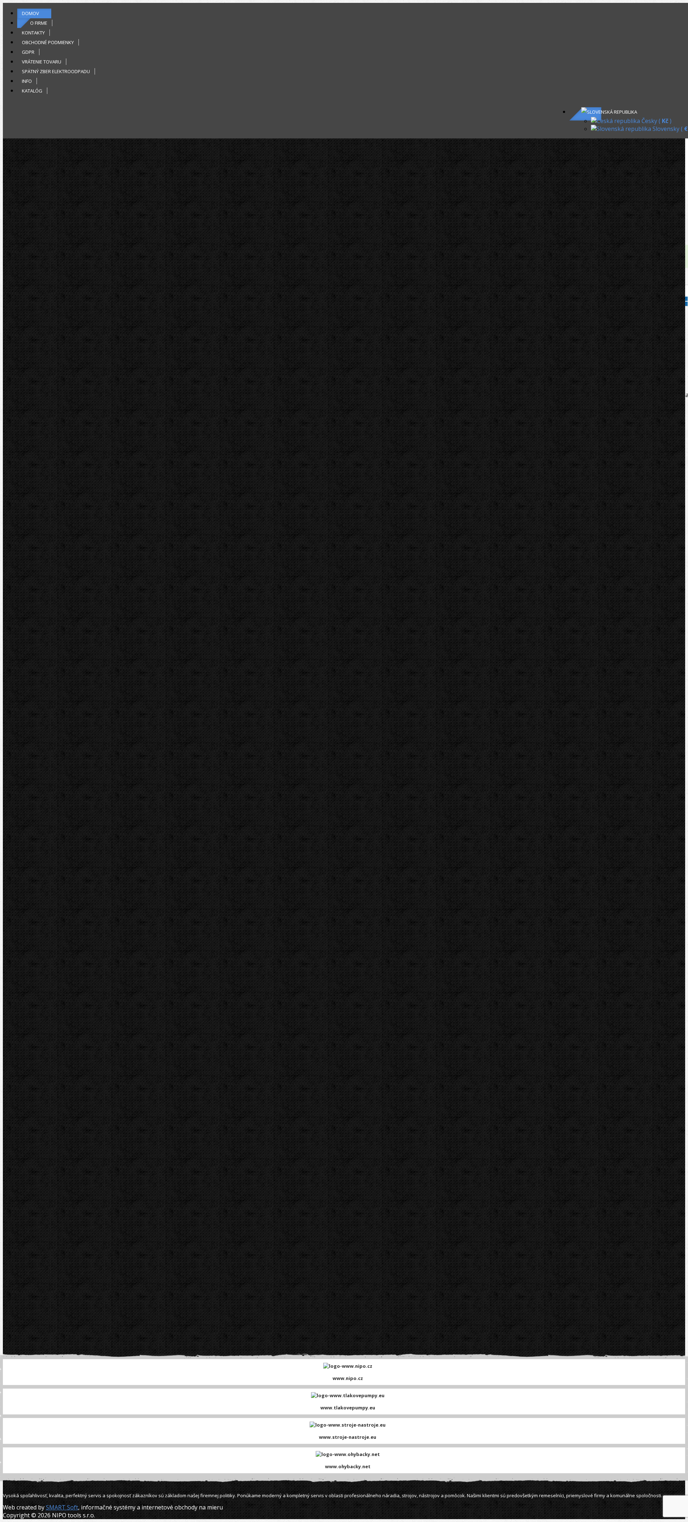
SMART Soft (62, 1507)
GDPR (28, 52)
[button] (609, 112)
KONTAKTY (33, 32)
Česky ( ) (656, 121)
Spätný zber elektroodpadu (56, 71)
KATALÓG (32, 91)
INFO (27, 81)
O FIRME (38, 23)
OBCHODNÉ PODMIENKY (48, 42)
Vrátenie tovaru (41, 61)
